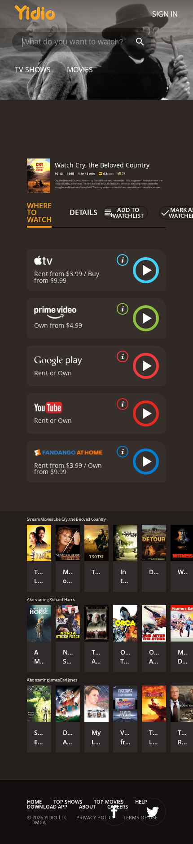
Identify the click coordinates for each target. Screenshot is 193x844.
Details (83, 212)
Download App (47, 806)
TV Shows (33, 70)
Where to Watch (39, 213)
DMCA (38, 822)
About (87, 806)
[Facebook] (114, 812)
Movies (80, 70)
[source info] (120, 260)
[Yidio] (35, 14)
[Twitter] (152, 812)
